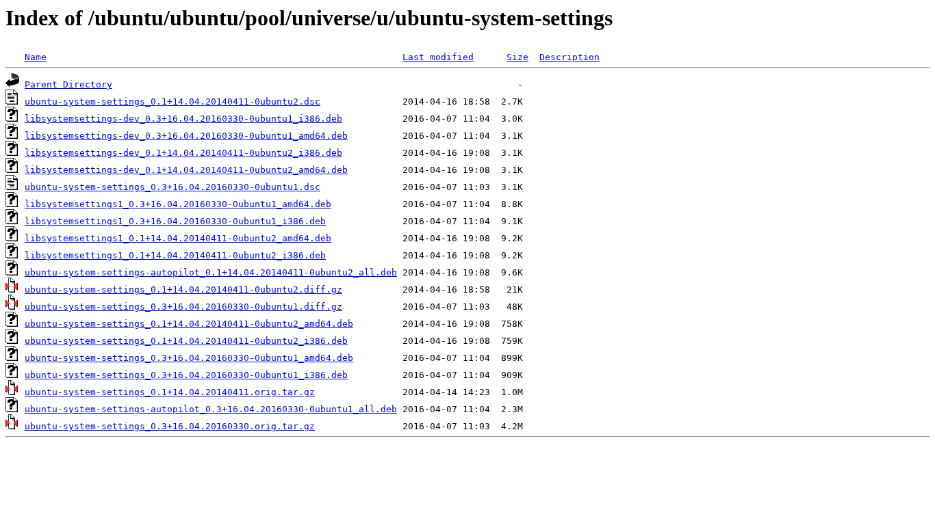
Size (517, 57)
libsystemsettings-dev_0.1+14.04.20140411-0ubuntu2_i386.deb (183, 153)
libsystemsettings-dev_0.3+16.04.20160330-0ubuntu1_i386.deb (183, 118)
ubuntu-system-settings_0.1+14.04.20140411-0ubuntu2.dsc (172, 101)
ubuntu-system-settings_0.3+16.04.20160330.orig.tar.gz (170, 426)
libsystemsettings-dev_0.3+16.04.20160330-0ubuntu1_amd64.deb (186, 136)
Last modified (438, 57)
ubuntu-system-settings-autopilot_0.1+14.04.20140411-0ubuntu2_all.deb (211, 272)
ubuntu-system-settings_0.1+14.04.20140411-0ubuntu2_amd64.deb (189, 324)
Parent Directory (68, 84)
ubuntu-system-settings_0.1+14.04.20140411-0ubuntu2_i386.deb (186, 341)
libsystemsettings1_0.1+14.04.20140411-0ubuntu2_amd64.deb (178, 238)
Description (569, 57)
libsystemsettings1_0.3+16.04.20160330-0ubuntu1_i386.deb (175, 221)
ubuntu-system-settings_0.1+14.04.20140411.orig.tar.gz (170, 392)
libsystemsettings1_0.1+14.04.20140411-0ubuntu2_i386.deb (175, 255)
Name (36, 57)
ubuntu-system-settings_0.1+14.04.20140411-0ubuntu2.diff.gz (183, 289)
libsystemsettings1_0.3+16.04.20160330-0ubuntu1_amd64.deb (178, 204)
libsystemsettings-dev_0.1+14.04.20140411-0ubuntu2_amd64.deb (186, 170)
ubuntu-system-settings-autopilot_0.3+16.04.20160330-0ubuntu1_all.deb (211, 409)
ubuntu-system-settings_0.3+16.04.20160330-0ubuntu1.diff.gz (183, 306)
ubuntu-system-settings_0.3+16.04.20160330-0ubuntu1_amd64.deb (189, 358)
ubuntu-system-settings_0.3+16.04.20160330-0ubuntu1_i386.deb (186, 375)
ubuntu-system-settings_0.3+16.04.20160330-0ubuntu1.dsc (172, 187)
